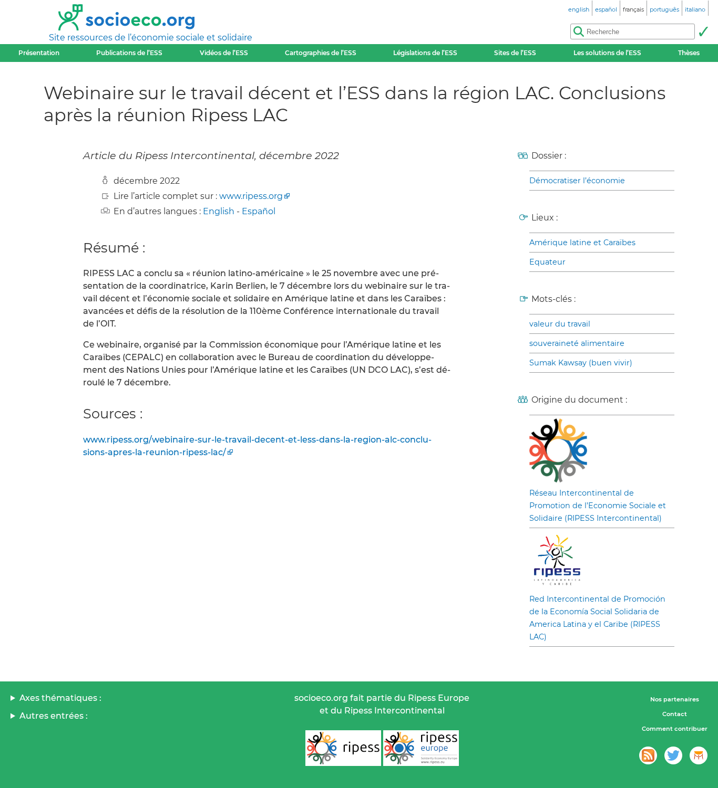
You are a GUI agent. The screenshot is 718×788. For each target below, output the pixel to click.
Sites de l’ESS (515, 53)
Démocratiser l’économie (577, 180)
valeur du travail (559, 324)
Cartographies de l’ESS (320, 53)
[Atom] (648, 755)
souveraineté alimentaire (576, 343)
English (218, 211)
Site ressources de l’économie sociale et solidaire (150, 38)
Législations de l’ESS (425, 53)
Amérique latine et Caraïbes (582, 242)
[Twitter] (673, 755)
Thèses (689, 53)
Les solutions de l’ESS (607, 53)
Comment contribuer (674, 728)
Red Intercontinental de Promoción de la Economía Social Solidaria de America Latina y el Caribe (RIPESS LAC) (597, 618)
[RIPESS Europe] (421, 748)
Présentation (38, 53)
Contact (674, 714)
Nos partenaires (674, 699)
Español (258, 211)
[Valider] (703, 31)
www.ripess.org (251, 196)
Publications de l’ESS (129, 53)
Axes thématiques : (60, 698)
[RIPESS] (343, 748)
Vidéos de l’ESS (224, 53)
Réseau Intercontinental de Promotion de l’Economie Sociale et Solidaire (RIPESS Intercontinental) (597, 505)
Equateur (547, 262)
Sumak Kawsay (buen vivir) (580, 362)
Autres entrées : (53, 716)
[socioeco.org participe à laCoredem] (698, 755)
